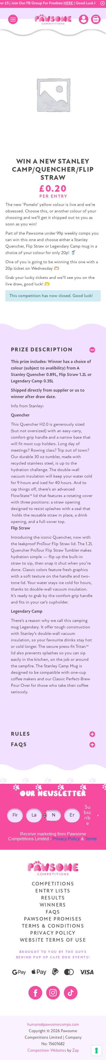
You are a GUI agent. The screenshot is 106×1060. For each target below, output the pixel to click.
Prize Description (42, 350)
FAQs (19, 745)
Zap (75, 1051)
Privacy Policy (66, 838)
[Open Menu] (13, 19)
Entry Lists (52, 891)
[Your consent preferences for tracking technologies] (96, 1050)
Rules (20, 734)
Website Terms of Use (53, 940)
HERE (66, 3)
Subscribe (87, 815)
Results (53, 898)
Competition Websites (46, 1051)
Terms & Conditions (53, 926)
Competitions (53, 884)
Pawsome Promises (53, 919)
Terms (91, 838)
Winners (53, 905)
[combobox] (45, 815)
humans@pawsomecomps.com (53, 1025)
